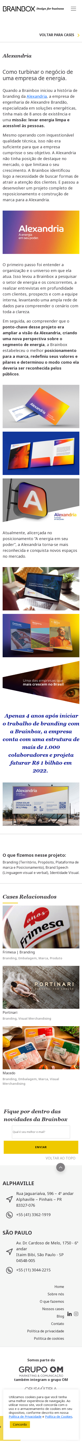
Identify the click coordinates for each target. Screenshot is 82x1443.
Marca (43, 958)
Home (59, 1286)
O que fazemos (52, 1301)
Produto (56, 958)
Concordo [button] (20, 1424)
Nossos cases (53, 1308)
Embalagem (27, 958)
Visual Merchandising (34, 1018)
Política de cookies (49, 1338)
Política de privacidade (45, 1331)
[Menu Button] (73, 8)
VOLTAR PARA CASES (56, 34)
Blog (60, 1316)
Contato (57, 1323)
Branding (10, 958)
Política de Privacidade (25, 1416)
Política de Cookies (58, 1416)
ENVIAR (41, 1147)
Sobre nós (56, 1294)
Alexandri (36, 96)
